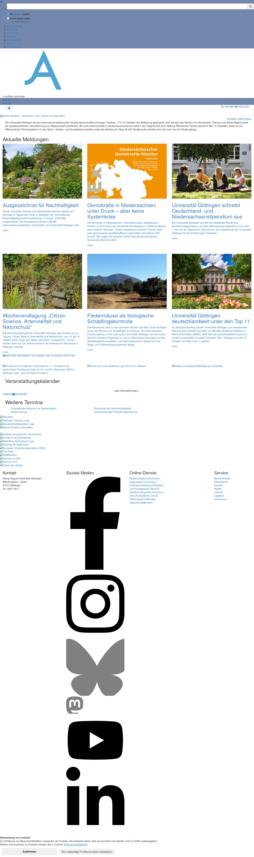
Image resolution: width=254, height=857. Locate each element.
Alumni (10, 43)
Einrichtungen (14, 40)
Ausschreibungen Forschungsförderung (116, 411)
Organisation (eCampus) (143, 482)
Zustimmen (29, 851)
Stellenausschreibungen (143, 499)
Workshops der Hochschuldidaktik (112, 408)
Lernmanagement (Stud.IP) (144, 488)
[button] (7, 99)
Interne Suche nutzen (20, 18)
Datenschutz (221, 482)
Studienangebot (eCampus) (145, 478)
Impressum (220, 499)
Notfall (217, 488)
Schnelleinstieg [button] (238, 119)
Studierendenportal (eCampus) (146, 492)
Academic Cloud (148, 495)
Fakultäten (12, 29)
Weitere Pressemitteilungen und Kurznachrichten (40, 355)
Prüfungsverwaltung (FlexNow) (146, 485)
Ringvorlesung (19, 411)
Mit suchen (20, 14)
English (243, 106)
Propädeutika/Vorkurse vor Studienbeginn (34, 408)
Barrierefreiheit (222, 478)
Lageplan (219, 495)
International (14, 46)
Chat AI (134, 495)
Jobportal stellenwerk (141, 502)
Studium (11, 36)
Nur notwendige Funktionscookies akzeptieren (87, 851)
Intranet (218, 492)
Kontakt (218, 485)
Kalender (21, 394)
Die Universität (15, 26)
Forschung (13, 33)
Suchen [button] (229, 106)
